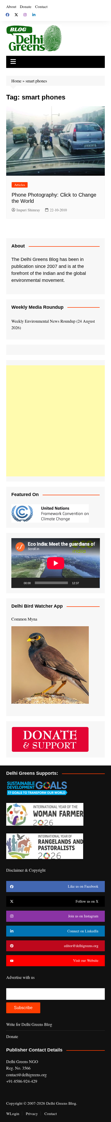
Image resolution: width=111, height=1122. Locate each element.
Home (16, 80)
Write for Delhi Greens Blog (29, 1024)
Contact (41, 6)
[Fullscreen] (93, 582)
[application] (55, 563)
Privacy (32, 1113)
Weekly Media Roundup (37, 307)
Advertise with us (20, 977)
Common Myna (24, 619)
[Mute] (84, 582)
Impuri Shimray (28, 209)
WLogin (12, 1113)
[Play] (18, 582)
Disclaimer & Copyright (25, 870)
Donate (25, 6)
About (11, 6)
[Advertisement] (55, 420)
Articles (19, 184)
